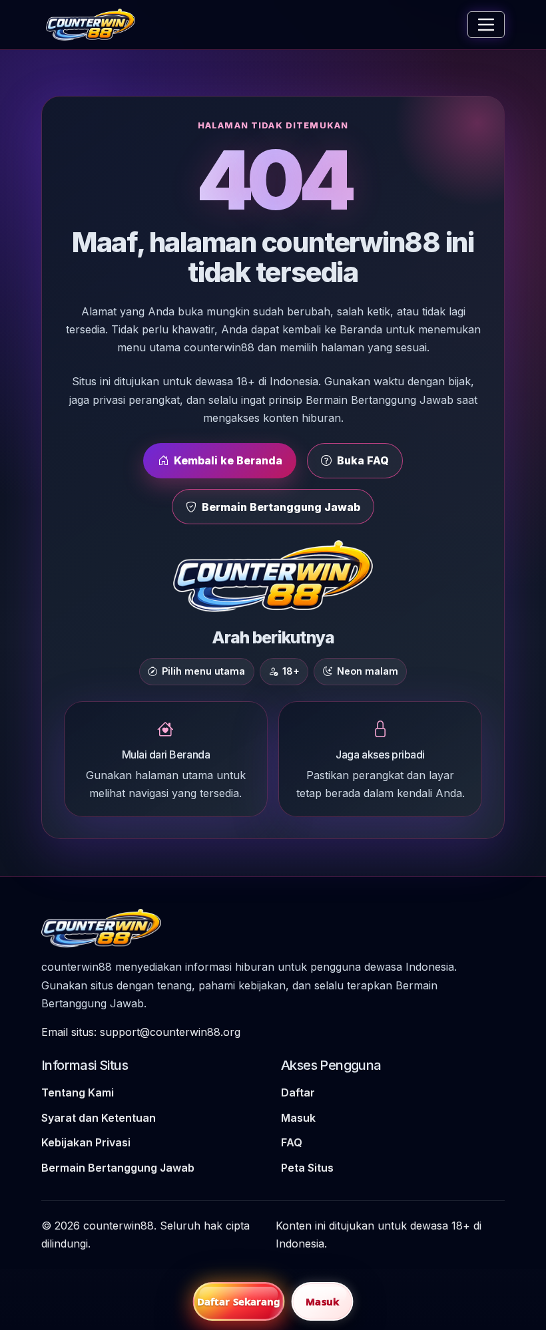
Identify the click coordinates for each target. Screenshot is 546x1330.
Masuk (298, 1117)
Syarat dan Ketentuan (98, 1117)
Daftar (298, 1092)
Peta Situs (307, 1167)
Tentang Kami (77, 1092)
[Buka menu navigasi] (486, 24)
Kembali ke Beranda (228, 460)
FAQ (291, 1142)
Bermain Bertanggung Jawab (281, 507)
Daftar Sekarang (239, 1301)
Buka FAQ (363, 460)
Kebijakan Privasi (86, 1142)
